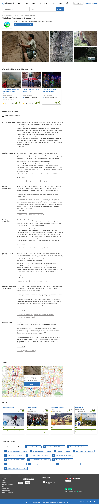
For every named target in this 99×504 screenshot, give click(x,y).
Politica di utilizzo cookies (7, 492)
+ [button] (3, 368)
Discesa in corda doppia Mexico (25, 314)
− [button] (3, 370)
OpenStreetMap (55, 396)
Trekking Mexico (21, 181)
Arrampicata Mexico (22, 214)
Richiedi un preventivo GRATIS (23, 24)
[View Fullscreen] (4, 373)
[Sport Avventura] (8, 3)
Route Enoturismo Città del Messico (17, 468)
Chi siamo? (4, 478)
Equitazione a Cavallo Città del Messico (39, 455)
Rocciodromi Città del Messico (64, 455)
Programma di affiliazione (7, 484)
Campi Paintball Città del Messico (55, 447)
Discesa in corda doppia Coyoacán (26, 317)
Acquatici (18, 3)
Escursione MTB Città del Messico (85, 451)
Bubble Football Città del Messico (17, 464)
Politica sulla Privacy (6, 490)
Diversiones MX (79, 407)
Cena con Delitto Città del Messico (42, 451)
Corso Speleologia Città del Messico (40, 459)
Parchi (46, 3)
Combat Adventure (32, 407)
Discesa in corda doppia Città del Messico (44, 314)
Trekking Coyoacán (45, 181)
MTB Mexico (20, 350)
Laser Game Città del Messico (15, 455)
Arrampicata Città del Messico (36, 214)
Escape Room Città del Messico (16, 459)
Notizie (3, 480)
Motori (53, 3)
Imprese (88, 3)
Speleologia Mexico (22, 247)
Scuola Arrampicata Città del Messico (17, 451)
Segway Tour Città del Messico (64, 459)
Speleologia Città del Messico (35, 247)
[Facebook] (90, 502)
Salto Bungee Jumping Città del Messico (42, 464)
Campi (60, 3)
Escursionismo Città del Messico (78, 447)
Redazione (4, 486)
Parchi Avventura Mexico (23, 281)
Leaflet (49, 396)
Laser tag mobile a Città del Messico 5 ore (31, 90)
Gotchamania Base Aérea (57, 407)
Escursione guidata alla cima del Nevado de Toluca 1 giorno (11, 91)
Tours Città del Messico (35, 447)
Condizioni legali (5, 488)
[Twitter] (94, 502)
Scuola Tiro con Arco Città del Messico (70, 464)
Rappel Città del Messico (63, 451)
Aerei (26, 3)
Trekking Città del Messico (33, 181)
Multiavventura (36, 3)
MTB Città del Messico (30, 350)
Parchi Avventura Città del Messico (39, 281)
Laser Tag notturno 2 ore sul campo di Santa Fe (51, 90)
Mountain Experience (8, 407)
